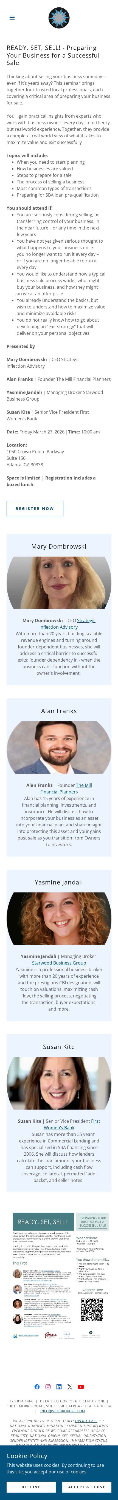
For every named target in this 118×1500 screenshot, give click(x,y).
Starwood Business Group (59, 963)
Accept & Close (87, 1487)
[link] (59, 18)
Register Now (35, 508)
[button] (14, 17)
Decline (31, 1487)
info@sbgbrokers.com (62, 1411)
